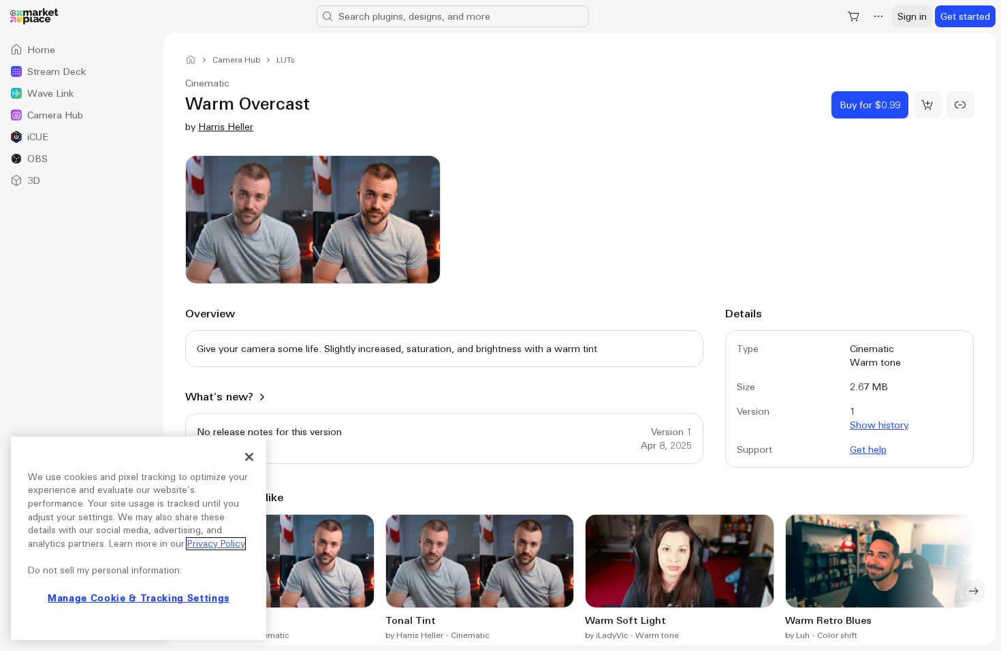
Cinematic (270, 635)
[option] (81, 50)
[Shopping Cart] (854, 16)
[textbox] (444, 348)
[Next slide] (974, 591)
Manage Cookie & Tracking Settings (138, 598)
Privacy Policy (215, 544)
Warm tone (657, 635)
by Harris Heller (414, 635)
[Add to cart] (927, 104)
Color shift (837, 635)
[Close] (249, 457)
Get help (868, 449)
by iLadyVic (606, 635)
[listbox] (81, 115)
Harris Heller (225, 126)
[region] (138, 538)
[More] (878, 16)
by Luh (797, 635)
